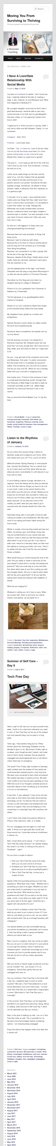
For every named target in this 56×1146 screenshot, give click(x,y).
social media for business (23, 424)
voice (16, 650)
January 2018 (12, 1102)
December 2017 (13, 1105)
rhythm (10, 650)
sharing (35, 422)
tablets (19, 1056)
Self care (18, 1049)
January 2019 (12, 1084)
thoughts (18, 1059)
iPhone (10, 1054)
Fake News (34, 419)
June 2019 (11, 1079)
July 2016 (11, 1136)
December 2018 (13, 1087)
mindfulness (27, 1054)
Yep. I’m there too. (23, 148)
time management (40, 424)
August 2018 (12, 1093)
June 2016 (11, 1139)
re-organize (24, 647)
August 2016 (12, 1133)
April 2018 (11, 1099)
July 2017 (11, 1113)
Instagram (11, 137)
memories (11, 422)
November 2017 (13, 1107)
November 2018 (13, 1090)
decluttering (27, 645)
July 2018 (11, 1096)
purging (16, 647)
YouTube (16, 426)
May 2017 (11, 1119)
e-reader (38, 1051)
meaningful (17, 1054)
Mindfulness (43, 640)
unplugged (31, 1059)
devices (20, 1051)
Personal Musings (14, 642)
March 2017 (12, 1125)
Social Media (19, 417)
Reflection (34, 647)
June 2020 (11, 1076)
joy (40, 419)
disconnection (29, 1051)
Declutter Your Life (22, 640)
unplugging (40, 1059)
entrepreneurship (14, 419)
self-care (36, 1054)
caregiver (32, 1049)
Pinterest (10, 142)
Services (28, 58)
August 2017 (12, 1110)
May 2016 (11, 1142)
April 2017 (11, 1122)
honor (35, 645)
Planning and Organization (32, 642)
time (24, 1059)
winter (21, 650)
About (18, 58)
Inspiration (34, 640)
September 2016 (14, 1130)
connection (36, 417)
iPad (44, 1051)
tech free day (28, 1056)
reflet (41, 647)
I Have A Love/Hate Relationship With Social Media (20, 80)
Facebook (21, 94)
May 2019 (11, 1082)
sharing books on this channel (24, 154)
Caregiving (41, 1049)
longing (10, 647)
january (41, 645)
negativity (20, 422)
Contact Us (39, 58)
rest (45, 647)
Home (10, 58)
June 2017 (11, 1116)
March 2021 (12, 1073)
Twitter (23, 125)
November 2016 (13, 1127)
